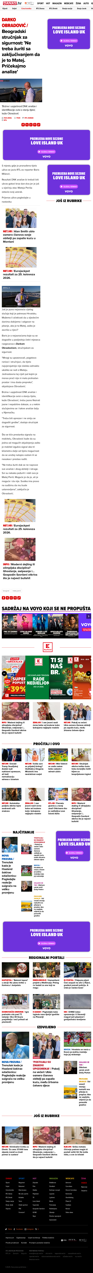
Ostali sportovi (23, 1205)
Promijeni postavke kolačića (39, 1243)
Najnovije (84, 1187)
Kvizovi (68, 1208)
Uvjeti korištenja (34, 1237)
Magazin (57, 3)
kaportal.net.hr (60, 1253)
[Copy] (38, 124)
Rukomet (21, 1186)
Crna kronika (26, 8)
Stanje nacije (67, 8)
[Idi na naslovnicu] (29, 5)
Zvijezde (35, 1182)
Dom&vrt (52, 1186)
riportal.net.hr (34, 1256)
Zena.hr (16, 1253)
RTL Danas (40, 8)
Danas (9, 1178)
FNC (20, 1208)
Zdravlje (51, 1212)
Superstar (36, 1205)
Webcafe (68, 3)
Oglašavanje (21, 1237)
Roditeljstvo (53, 1208)
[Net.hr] (83, 1240)
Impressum (10, 1237)
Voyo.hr (24, 1253)
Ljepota (51, 1194)
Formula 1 (22, 1212)
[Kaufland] (46, 647)
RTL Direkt (53, 8)
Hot (48, 3)
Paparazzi (36, 1194)
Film (34, 1186)
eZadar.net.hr (68, 1256)
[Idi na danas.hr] (12, 3)
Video (84, 1182)
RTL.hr (8, 1253)
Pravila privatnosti (12, 1243)
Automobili (52, 1220)
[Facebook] (23, 124)
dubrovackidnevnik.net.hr (51, 1256)
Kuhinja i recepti (54, 1190)
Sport (40, 3)
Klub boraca (22, 1190)
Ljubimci (52, 1197)
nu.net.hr (78, 1256)
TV (33, 1197)
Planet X (68, 1201)
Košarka (21, 1197)
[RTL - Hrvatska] (72, 1240)
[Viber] (34, 124)
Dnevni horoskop (71, 1190)
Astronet (68, 1182)
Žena (78, 3)
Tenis (20, 1201)
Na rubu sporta (23, 1194)
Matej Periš (17, 591)
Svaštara (68, 1205)
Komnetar (69, 1194)
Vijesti (4, 8)
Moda (51, 1201)
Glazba (35, 1190)
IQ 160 (35, 1212)
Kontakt (24, 1243)
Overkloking (69, 1197)
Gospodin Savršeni (39, 1208)
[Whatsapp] (31, 124)
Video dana (69, 1212)
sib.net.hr (49, 1253)
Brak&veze (52, 1182)
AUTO (86, 3)
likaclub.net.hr (34, 1259)
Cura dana (69, 1186)
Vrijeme (8, 1208)
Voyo (34, 1216)
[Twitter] (27, 124)
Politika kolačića (48, 1237)
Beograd (6, 591)
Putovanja (52, 1205)
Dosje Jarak (81, 8)
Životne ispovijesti (55, 1216)
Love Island (36, 1201)
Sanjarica (84, 1190)
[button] (4, 616)
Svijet (14, 8)
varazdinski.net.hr (74, 1253)
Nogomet (22, 1182)
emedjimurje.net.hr (36, 1253)
